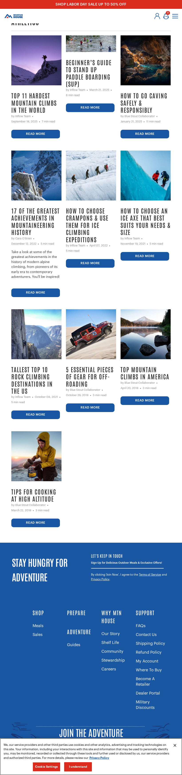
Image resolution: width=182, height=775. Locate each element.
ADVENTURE (79, 631)
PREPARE (76, 612)
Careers (108, 669)
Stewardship (113, 660)
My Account (147, 661)
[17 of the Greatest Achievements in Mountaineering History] (36, 175)
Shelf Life (110, 643)
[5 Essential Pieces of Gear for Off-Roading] (91, 334)
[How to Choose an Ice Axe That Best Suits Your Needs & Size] (146, 175)
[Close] (175, 745)
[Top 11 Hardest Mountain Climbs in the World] (36, 60)
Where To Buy (149, 670)
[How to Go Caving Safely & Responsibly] (146, 60)
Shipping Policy (150, 643)
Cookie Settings (46, 766)
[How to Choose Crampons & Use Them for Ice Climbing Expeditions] (91, 175)
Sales (38, 635)
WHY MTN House (111, 616)
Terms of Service (150, 574)
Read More (35, 134)
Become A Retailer (145, 681)
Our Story (110, 634)
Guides (73, 645)
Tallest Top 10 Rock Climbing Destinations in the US (32, 380)
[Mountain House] (13, 16)
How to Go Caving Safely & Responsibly (144, 102)
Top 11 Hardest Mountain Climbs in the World (34, 102)
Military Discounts (145, 705)
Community (112, 651)
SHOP (38, 612)
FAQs (141, 626)
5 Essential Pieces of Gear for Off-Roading (90, 376)
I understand (78, 766)
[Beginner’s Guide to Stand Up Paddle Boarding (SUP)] (91, 43)
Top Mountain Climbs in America (145, 373)
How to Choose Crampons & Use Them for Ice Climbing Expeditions (87, 225)
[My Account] (157, 16)
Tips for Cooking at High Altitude (33, 495)
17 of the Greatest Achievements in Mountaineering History (35, 221)
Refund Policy (149, 652)
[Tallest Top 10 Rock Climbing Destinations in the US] (36, 334)
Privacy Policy (100, 579)
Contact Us (146, 635)
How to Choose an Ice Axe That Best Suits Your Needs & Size (146, 221)
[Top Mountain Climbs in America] (146, 334)
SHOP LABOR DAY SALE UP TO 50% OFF (91, 4)
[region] (91, 756)
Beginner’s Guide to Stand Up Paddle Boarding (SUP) (89, 73)
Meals (38, 626)
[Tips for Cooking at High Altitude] (36, 456)
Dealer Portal (148, 693)
